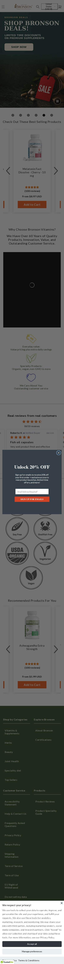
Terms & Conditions (28, 960)
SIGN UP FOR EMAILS (32, 499)
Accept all (32, 944)
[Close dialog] (59, 453)
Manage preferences (32, 951)
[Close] (61, 903)
